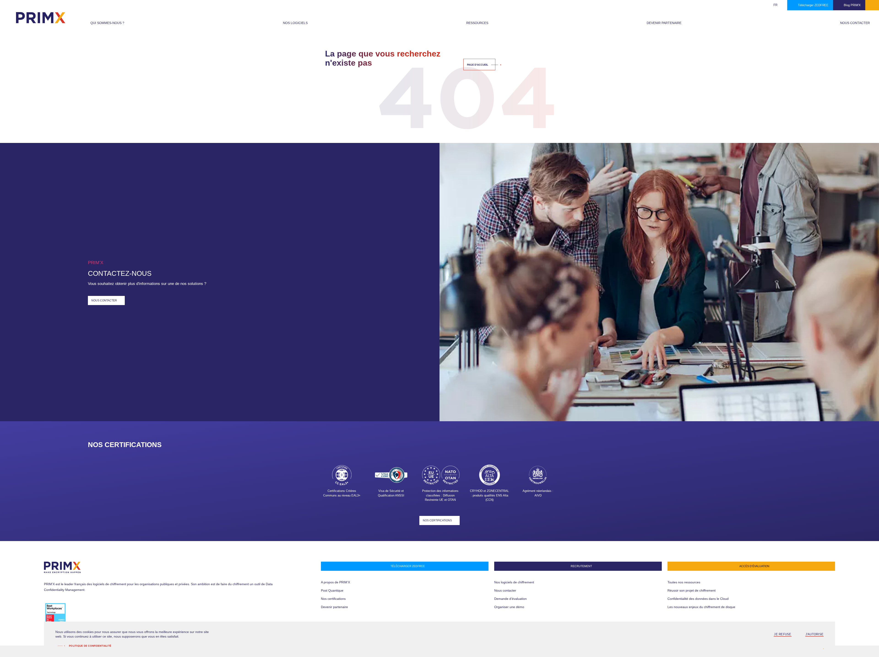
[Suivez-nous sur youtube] (85, 614)
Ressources (477, 23)
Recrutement (581, 566)
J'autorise (815, 634)
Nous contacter (855, 23)
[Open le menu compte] (872, 5)
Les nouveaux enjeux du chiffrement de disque (701, 607)
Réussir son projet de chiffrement (691, 590)
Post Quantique (332, 590)
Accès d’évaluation (754, 566)
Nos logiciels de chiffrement (514, 582)
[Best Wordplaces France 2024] (55, 614)
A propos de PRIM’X (335, 582)
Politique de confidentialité (90, 645)
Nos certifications (437, 520)
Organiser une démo (509, 607)
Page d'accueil (477, 64)
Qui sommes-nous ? (107, 23)
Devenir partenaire (664, 23)
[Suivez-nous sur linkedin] (76, 614)
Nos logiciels (295, 23)
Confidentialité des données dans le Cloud (698, 599)
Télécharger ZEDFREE (813, 5)
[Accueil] (40, 17)
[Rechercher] (765, 5)
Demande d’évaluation (510, 599)
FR (775, 5)
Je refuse (782, 634)
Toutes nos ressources (683, 582)
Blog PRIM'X (852, 5)
